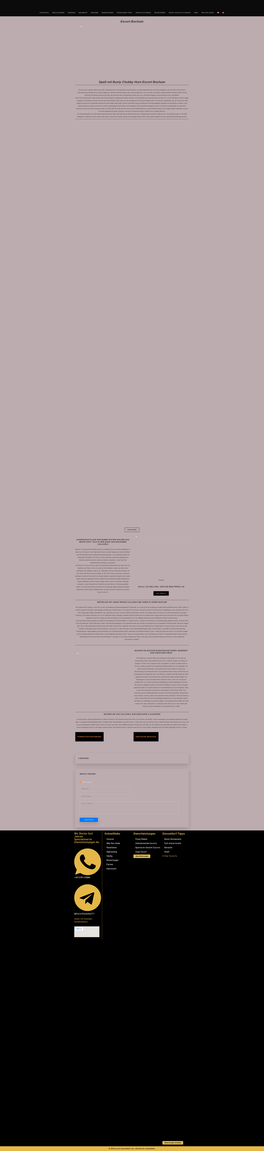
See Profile (161, 593)
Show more (132, 530)
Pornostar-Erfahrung (89, 737)
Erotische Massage (146, 737)
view (97, 150)
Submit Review (88, 820)
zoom (90, 150)
